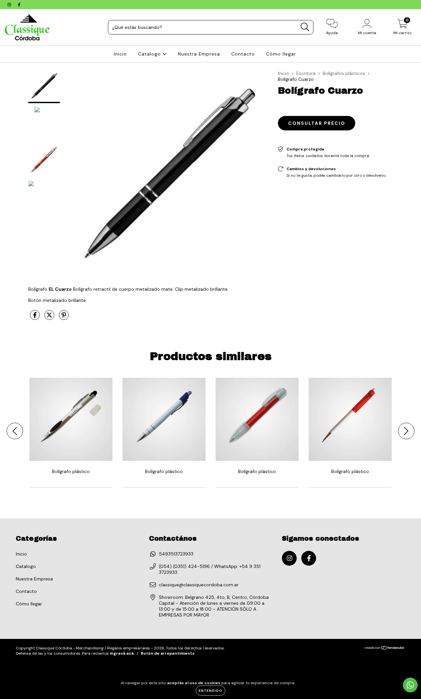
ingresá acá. (122, 653)
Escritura (305, 73)
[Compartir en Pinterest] (64, 318)
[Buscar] (305, 27)
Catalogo (150, 54)
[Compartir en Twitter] (50, 318)
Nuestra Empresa (199, 54)
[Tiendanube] (384, 648)
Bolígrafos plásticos (344, 73)
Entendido (210, 690)
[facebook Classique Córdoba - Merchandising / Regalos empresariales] (19, 5)
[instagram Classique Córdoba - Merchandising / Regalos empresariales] (10, 5)
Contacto (243, 54)
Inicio (120, 54)
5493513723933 (176, 554)
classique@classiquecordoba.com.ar (198, 585)
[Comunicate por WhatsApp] (410, 685)
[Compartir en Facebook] (35, 318)
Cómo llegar (281, 54)
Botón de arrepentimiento (168, 653)
